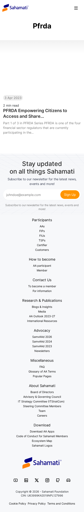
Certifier (42, 245)
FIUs (42, 235)
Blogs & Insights (42, 306)
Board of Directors (42, 392)
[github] (57, 480)
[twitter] (36, 480)
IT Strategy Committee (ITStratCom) (42, 401)
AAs (42, 226)
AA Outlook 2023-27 (42, 316)
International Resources (42, 321)
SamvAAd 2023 (42, 346)
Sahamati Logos (42, 445)
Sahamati (15, 8)
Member (42, 270)
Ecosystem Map (42, 440)
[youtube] (15, 480)
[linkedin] (26, 480)
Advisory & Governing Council (42, 396)
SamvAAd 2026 (42, 336)
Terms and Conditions (61, 503)
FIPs (42, 231)
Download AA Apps (42, 431)
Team (42, 410)
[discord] (68, 480)
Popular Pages (42, 376)
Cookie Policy (17, 503)
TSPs (42, 240)
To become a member (42, 286)
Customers (42, 249)
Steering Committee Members (42, 406)
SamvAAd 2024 (42, 341)
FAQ (42, 366)
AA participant (42, 265)
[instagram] (47, 480)
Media (42, 311)
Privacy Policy (37, 503)
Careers (42, 415)
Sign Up (70, 195)
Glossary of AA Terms (42, 371)
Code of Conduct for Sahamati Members (42, 436)
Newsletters (42, 351)
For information (42, 291)
